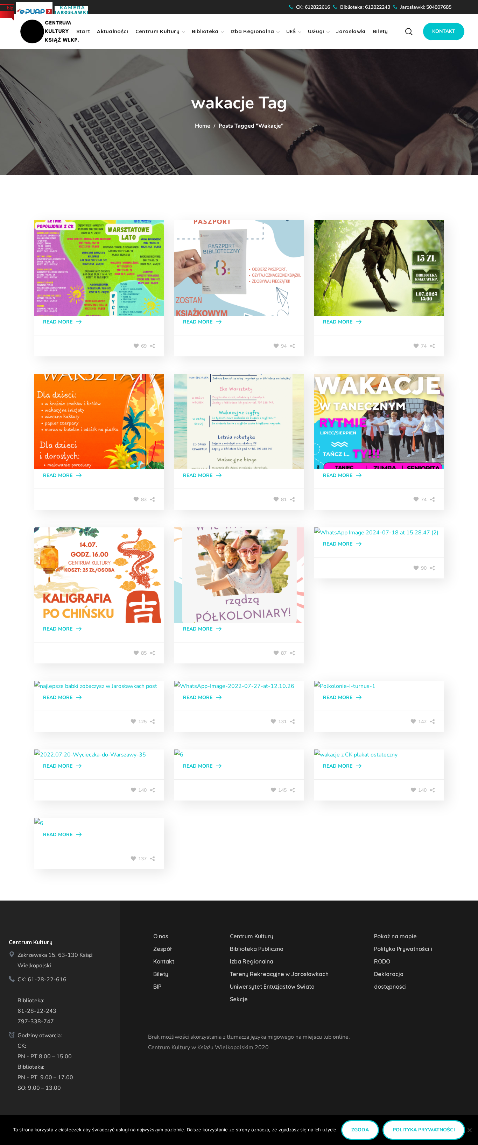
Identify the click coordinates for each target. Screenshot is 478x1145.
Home (202, 126)
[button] (422, 26)
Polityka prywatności (424, 1129)
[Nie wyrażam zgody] (469, 1129)
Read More (57, 322)
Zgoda (360, 1129)
